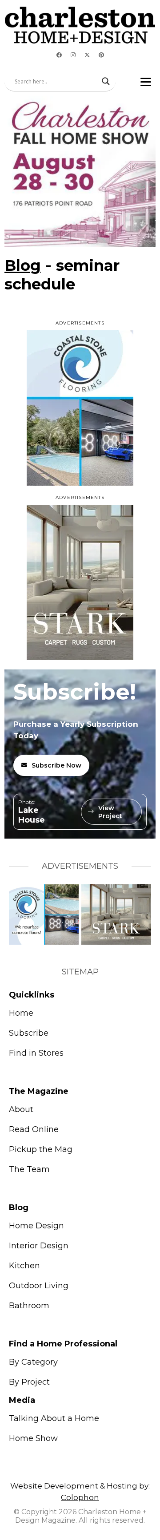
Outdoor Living (38, 1286)
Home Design (36, 1226)
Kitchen (24, 1266)
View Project (110, 812)
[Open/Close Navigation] (145, 81)
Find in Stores (36, 1053)
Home (21, 1013)
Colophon (80, 1497)
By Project (29, 1382)
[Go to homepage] (80, 25)
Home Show (33, 1438)
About (21, 1109)
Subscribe (28, 1033)
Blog (22, 265)
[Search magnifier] (106, 81)
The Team (29, 1169)
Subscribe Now (56, 765)
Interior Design (38, 1246)
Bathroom (29, 1305)
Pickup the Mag (40, 1149)
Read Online (34, 1129)
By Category (33, 1362)
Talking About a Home (54, 1418)
